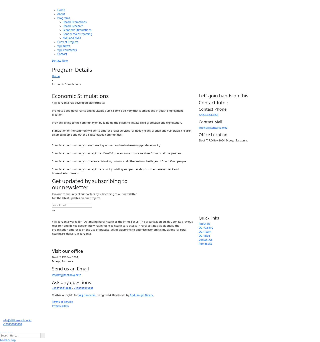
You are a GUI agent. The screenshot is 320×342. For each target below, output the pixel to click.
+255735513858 (208, 115)
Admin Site (205, 243)
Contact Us (205, 239)
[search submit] (42, 335)
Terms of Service (62, 302)
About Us (204, 224)
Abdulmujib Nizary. (142, 295)
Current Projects (67, 42)
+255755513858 (83, 288)
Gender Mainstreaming (77, 34)
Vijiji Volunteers (67, 50)
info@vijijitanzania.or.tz (213, 127)
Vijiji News (63, 46)
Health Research (73, 26)
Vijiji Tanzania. (87, 295)
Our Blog (204, 235)
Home (61, 10)
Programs (63, 18)
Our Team (205, 231)
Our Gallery (206, 227)
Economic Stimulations (77, 30)
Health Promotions (75, 22)
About (61, 14)
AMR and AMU (72, 38)
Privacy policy (60, 306)
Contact (62, 54)
